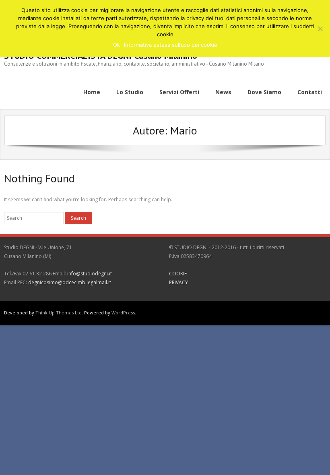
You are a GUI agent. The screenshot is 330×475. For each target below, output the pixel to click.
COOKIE (178, 273)
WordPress (123, 313)
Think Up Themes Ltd (58, 313)
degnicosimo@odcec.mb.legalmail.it (69, 282)
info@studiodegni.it (89, 273)
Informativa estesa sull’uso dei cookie (170, 44)
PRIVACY (178, 282)
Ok (116, 44)
